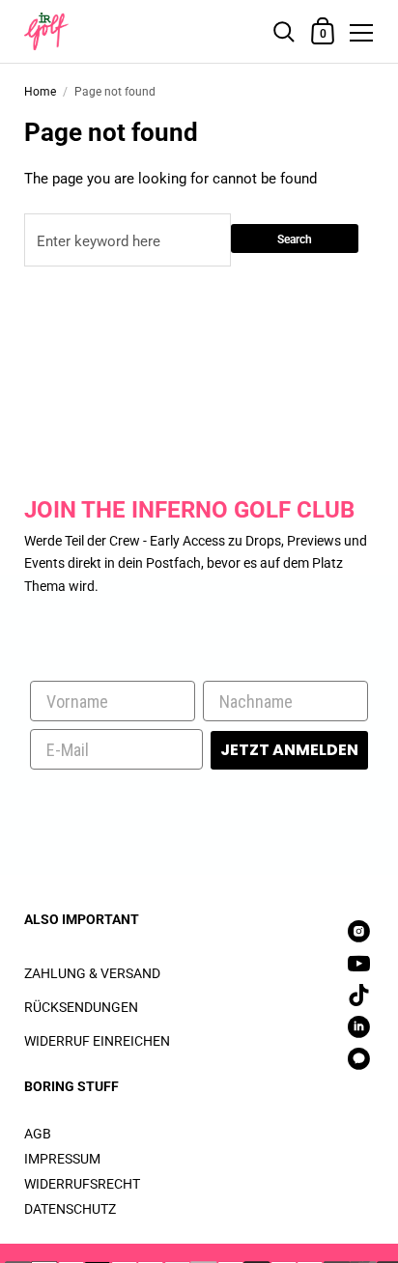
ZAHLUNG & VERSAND (92, 973)
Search (294, 239)
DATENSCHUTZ (70, 1209)
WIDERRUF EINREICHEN (97, 1041)
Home (40, 91)
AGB (37, 1133)
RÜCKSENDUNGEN (81, 1007)
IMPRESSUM (62, 1158)
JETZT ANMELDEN (289, 750)
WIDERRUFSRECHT (82, 1184)
